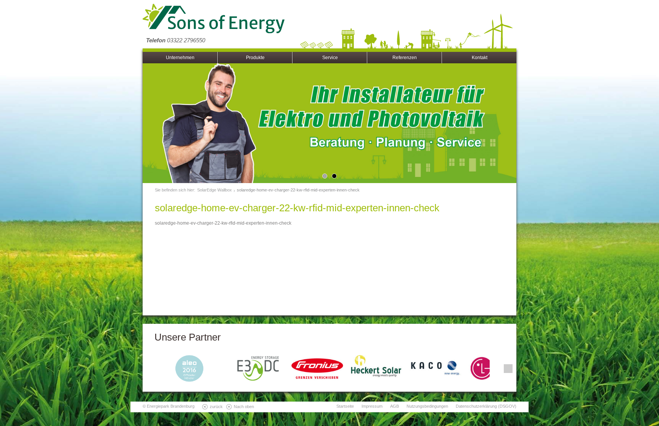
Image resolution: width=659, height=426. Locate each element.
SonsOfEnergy (213, 19)
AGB (394, 406)
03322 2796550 (175, 40)
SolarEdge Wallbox (214, 190)
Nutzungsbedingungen (427, 406)
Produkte (255, 57)
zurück (216, 406)
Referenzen (404, 57)
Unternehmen (180, 57)
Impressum (372, 406)
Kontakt (479, 57)
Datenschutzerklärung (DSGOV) (486, 406)
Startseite (345, 406)
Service (330, 57)
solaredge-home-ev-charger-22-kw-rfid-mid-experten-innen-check (298, 190)
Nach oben (244, 406)
